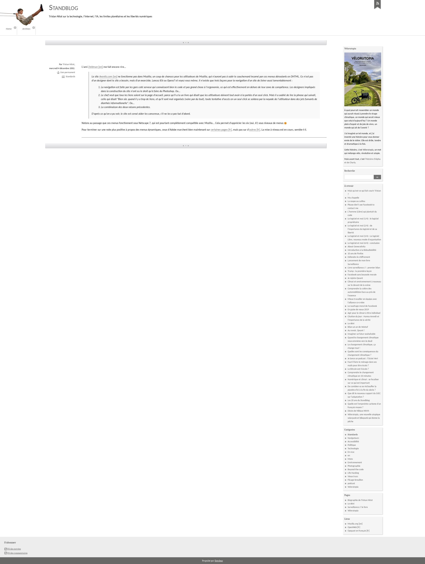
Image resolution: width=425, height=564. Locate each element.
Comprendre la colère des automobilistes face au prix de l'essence (361, 292)
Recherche (349, 170)
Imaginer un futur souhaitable (361, 334)
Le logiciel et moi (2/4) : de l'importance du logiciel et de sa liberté (362, 229)
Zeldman (93, 67)
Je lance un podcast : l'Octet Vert (363, 358)
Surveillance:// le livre (358, 507)
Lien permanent (67, 72)
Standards (70, 76)
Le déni (351, 323)
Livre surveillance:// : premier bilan (364, 268)
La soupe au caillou (356, 201)
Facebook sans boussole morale (362, 275)
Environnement (355, 462)
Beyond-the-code (356, 469)
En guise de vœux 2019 (358, 309)
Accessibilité (353, 441)
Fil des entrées (14, 549)
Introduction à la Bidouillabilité (362, 250)
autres (252, 130)
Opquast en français (357, 531)
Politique (352, 445)
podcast (351, 483)
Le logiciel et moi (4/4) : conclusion (364, 243)
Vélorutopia (368, 150)
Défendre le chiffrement (359, 257)
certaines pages (219, 130)
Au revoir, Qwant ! (356, 330)
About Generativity (356, 246)
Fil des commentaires (17, 553)
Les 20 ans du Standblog (359, 400)
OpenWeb (352, 527)
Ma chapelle (353, 198)
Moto (350, 459)
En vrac (351, 452)
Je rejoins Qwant (355, 278)
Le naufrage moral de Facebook (362, 306)
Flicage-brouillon (355, 480)
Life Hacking (353, 473)
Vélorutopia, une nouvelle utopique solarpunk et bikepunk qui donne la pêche (364, 418)
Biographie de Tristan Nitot (360, 500)
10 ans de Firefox (355, 253)
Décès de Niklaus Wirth (358, 411)
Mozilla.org (353, 524)
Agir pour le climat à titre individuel (364, 313)
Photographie (354, 466)
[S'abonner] (377, 9)
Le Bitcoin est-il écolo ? (358, 369)
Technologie (353, 448)
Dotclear (219, 560)
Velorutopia (353, 487)
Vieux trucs (353, 476)
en (349, 455)
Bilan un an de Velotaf (358, 327)
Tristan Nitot (68, 64)
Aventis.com (105, 76)
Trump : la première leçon (360, 271)
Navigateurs (353, 438)
